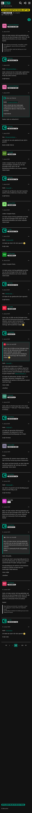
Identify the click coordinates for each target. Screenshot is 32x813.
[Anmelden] (25, 3)
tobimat (9, 427)
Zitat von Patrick (11, 98)
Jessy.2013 (10, 240)
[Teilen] (29, 19)
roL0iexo (9, 630)
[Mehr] (29, 32)
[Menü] (29, 3)
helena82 (10, 485)
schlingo (8, 46)
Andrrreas (9, 293)
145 (16, 645)
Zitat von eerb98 (11, 344)
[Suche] (20, 3)
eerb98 (9, 363)
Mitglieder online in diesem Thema (13, 805)
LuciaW (9, 188)
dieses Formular (20, 373)
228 (22, 645)
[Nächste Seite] (25, 645)
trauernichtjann (11, 69)
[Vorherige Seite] (6, 645)
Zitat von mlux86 (11, 537)
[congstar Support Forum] (6, 3)
